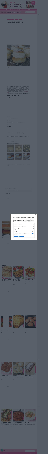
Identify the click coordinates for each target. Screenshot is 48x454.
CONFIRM (19, 236)
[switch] (33, 226)
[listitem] (24, 224)
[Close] (36, 215)
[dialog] (24, 227)
